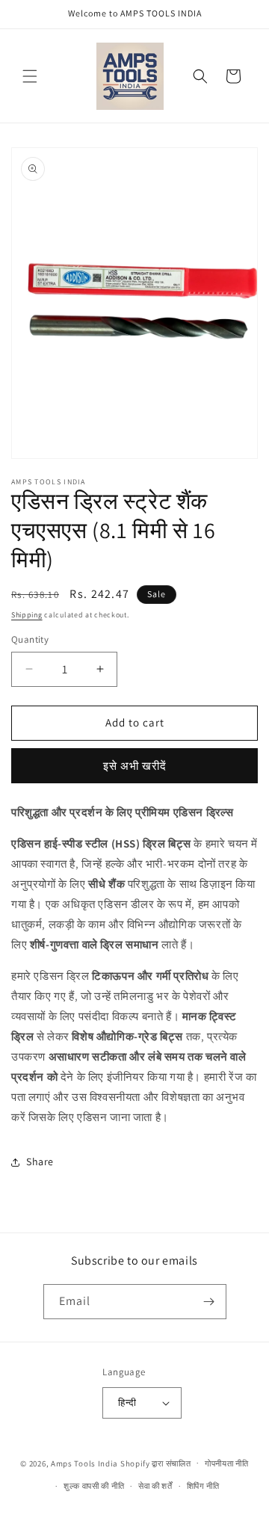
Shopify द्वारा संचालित (155, 1462)
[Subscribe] (209, 1301)
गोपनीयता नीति (227, 1463)
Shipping (27, 615)
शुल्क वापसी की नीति (94, 1486)
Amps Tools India (84, 1462)
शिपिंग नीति (203, 1486)
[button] (29, 76)
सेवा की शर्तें (155, 1486)
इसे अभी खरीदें (135, 766)
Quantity (30, 639)
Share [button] (40, 1161)
